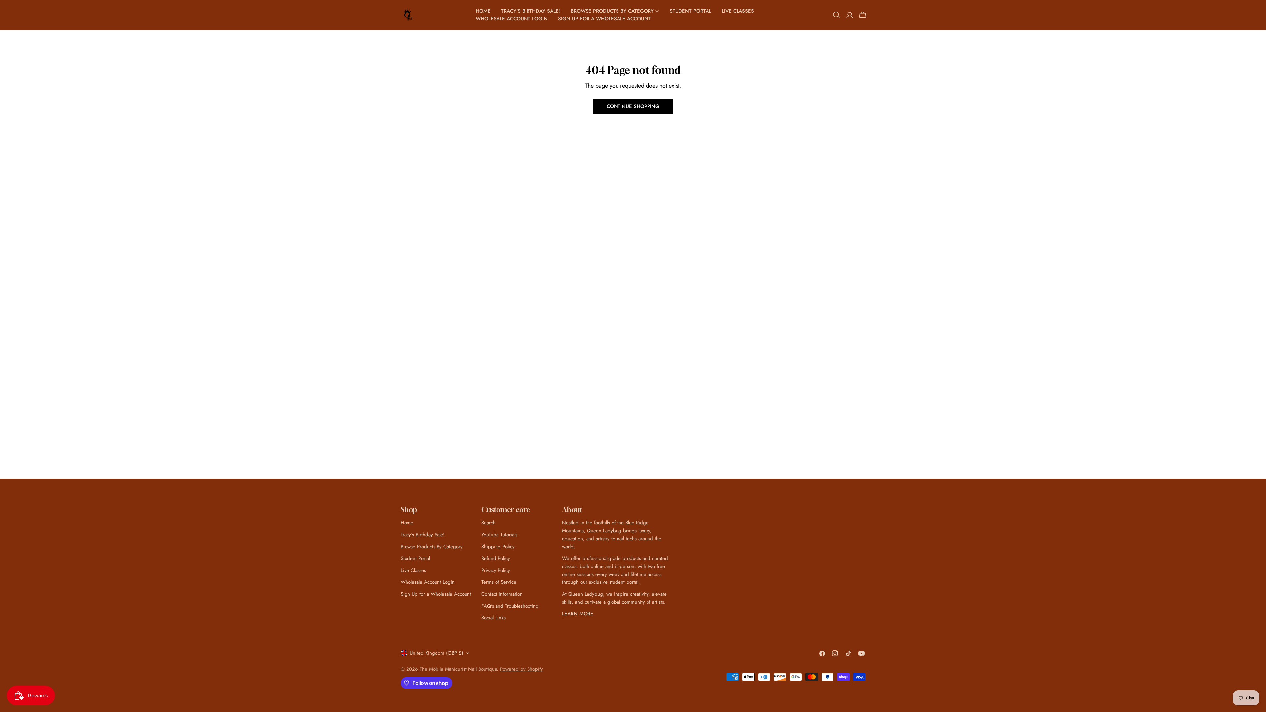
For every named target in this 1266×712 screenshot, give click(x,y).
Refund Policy (495, 558)
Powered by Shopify (521, 669)
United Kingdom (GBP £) (436, 653)
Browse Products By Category (432, 546)
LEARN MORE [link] (577, 613)
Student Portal (415, 558)
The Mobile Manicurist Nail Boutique (458, 669)
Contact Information (502, 594)
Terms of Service (498, 582)
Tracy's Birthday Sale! (423, 534)
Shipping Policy (498, 546)
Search (488, 522)
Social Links (493, 617)
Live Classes (413, 570)
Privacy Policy (495, 570)
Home (407, 522)
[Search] (836, 14)
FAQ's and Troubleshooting (510, 605)
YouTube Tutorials (499, 534)
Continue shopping (633, 106)
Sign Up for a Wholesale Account (436, 594)
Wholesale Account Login (428, 582)
